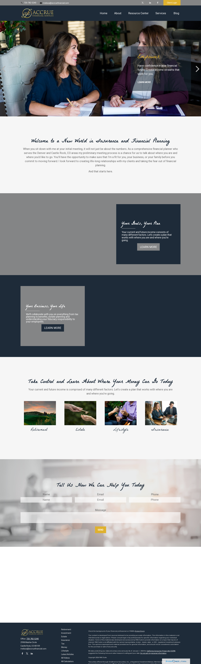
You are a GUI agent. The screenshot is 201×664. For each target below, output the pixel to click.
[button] (103, 13)
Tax (62, 644)
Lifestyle (65, 651)
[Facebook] (158, 2)
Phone (155, 494)
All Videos (65, 658)
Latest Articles (67, 654)
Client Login (172, 3)
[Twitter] (142, 2)
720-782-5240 (30, 3)
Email (100, 494)
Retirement (66, 629)
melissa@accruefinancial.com (56, 3)
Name (46, 494)
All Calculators (67, 661)
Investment (66, 633)
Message (100, 510)
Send (100, 529)
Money (64, 647)
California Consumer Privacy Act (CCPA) (161, 651)
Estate (64, 636)
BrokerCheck (140, 631)
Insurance (65, 640)
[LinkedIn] (150, 2)
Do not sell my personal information (153, 653)
